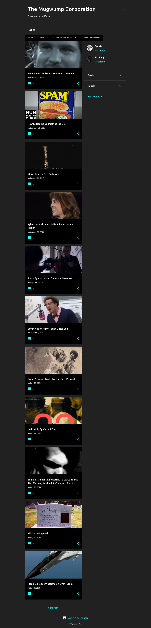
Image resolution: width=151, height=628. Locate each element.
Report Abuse (95, 96)
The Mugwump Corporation (62, 9)
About (43, 38)
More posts (54, 608)
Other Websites (92, 38)
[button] (78, 84)
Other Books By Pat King (65, 38)
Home (30, 38)
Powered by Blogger (77, 618)
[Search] (124, 9)
